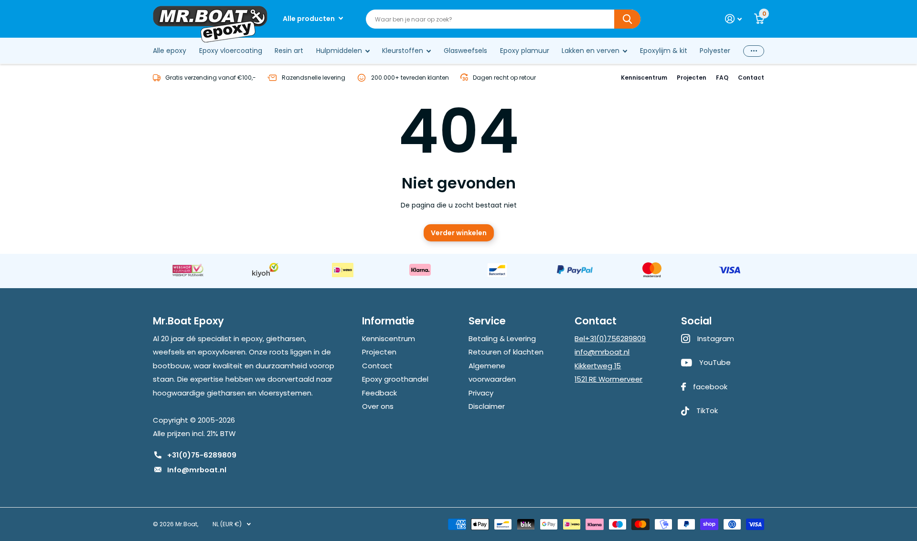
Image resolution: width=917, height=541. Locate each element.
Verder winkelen (459, 233)
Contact (751, 77)
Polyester (715, 50)
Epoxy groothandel (395, 379)
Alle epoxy (169, 50)
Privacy (481, 393)
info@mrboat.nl (602, 352)
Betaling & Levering (502, 338)
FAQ (722, 77)
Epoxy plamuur (524, 50)
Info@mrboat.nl (196, 470)
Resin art (289, 50)
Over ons (378, 406)
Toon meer (753, 51)
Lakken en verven (590, 50)
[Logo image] (188, 270)
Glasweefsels (465, 50)
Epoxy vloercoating (230, 50)
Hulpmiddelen (339, 50)
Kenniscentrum (644, 77)
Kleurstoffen (402, 50)
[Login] (733, 19)
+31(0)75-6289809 (201, 455)
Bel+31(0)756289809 (610, 338)
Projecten (691, 77)
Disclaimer (487, 406)
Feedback (379, 393)
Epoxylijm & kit (663, 50)
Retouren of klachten (506, 352)
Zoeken (627, 19)
